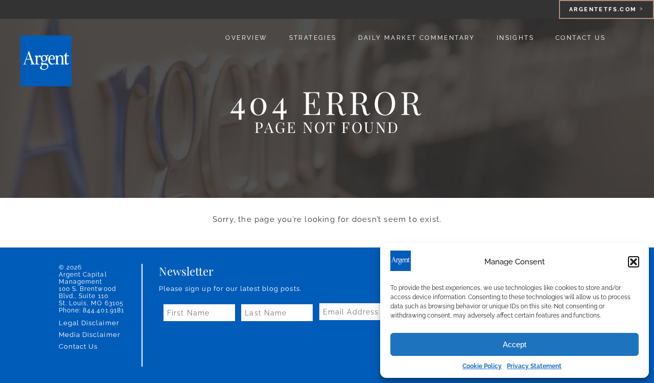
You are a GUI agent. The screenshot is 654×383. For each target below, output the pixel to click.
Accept (514, 344)
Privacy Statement (534, 366)
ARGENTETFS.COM (603, 9)
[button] (633, 262)
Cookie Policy (482, 366)
